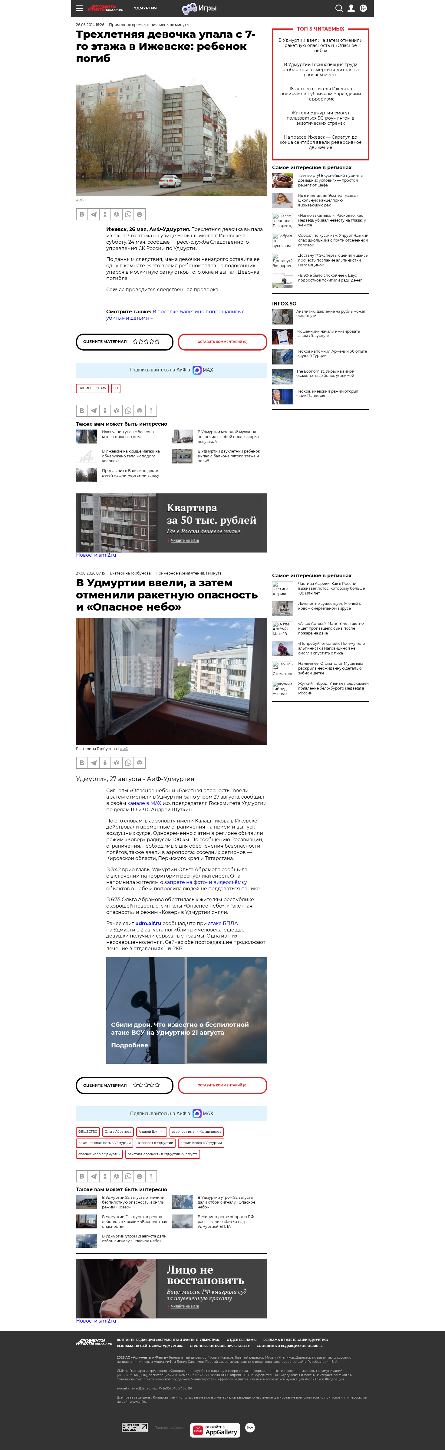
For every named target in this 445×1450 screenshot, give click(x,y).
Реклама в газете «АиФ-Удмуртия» (295, 1340)
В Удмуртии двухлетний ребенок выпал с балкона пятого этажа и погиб (229, 456)
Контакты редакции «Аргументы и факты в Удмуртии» (168, 1340)
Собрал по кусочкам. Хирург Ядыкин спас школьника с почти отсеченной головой (333, 240)
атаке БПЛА (223, 923)
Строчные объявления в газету (220, 1346)
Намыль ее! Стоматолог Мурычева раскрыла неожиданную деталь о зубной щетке (330, 668)
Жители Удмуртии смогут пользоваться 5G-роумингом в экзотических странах (320, 118)
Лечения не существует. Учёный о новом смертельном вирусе (329, 606)
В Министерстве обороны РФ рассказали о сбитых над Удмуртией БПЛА (226, 1221)
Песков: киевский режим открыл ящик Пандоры (327, 393)
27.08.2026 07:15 (90, 573)
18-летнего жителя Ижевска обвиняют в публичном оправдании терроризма (320, 94)
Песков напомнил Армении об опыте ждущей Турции (331, 353)
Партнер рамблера (169, 1427)
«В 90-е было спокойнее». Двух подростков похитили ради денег (330, 277)
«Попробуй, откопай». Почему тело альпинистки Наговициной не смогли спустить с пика (331, 648)
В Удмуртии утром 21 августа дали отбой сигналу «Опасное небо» (134, 1238)
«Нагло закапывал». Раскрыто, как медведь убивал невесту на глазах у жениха (332, 220)
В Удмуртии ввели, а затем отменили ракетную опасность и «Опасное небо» (321, 45)
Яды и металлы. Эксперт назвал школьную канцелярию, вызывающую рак (328, 200)
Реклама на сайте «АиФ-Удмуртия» (150, 1346)
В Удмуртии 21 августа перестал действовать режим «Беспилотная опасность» (134, 1221)
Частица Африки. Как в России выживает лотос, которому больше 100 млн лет (331, 588)
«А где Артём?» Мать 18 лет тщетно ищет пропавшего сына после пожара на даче (331, 628)
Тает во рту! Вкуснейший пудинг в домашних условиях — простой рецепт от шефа (330, 180)
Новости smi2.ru (96, 555)
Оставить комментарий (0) (223, 342)
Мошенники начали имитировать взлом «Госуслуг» (328, 333)
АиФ (80, 200)
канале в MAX (144, 803)
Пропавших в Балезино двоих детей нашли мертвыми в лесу (130, 473)
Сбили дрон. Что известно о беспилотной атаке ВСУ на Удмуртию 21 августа (180, 1028)
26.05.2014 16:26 (90, 24)
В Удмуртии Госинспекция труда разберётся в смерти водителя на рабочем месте (320, 69)
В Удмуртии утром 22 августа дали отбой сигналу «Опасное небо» (226, 1202)
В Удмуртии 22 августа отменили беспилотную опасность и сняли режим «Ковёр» (133, 1202)
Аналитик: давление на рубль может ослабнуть (331, 313)
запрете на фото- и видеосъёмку (205, 882)
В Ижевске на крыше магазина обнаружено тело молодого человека (131, 456)
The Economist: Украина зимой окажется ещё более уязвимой (325, 373)
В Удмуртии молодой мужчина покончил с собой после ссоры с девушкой (229, 437)
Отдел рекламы (241, 1340)
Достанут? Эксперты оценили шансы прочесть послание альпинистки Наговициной (333, 260)
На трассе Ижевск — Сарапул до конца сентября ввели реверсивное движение (321, 142)
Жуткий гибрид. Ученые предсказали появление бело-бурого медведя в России (333, 688)
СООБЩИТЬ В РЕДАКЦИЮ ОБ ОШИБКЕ (290, 1346)
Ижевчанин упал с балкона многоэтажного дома (128, 434)
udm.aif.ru (148, 923)
